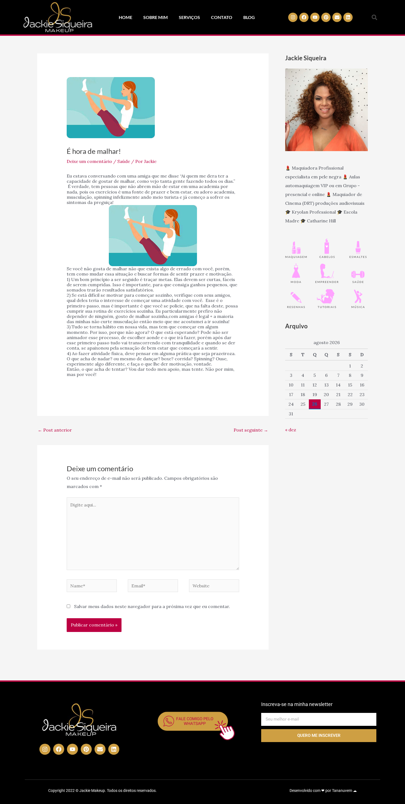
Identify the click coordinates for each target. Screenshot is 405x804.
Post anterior (55, 430)
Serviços (189, 17)
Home (125, 17)
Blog (249, 17)
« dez (290, 429)
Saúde (123, 161)
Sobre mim (155, 17)
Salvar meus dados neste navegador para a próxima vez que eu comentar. (152, 606)
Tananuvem (342, 790)
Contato (221, 17)
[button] (374, 17)
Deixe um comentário (89, 161)
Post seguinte (251, 430)
